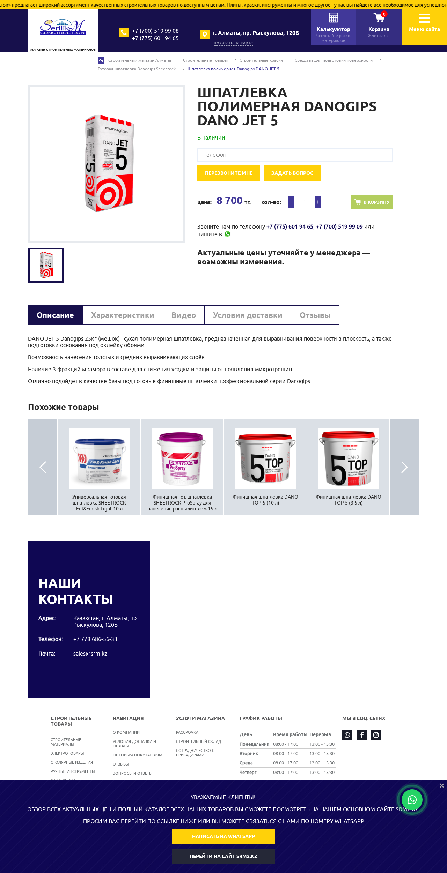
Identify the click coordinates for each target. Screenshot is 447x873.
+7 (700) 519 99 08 (155, 31)
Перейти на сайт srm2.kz (223, 856)
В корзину (376, 202)
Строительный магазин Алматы (139, 60)
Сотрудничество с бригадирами (195, 752)
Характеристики (122, 315)
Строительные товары (205, 60)
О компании (126, 732)
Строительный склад (198, 741)
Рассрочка (187, 732)
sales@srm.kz (90, 653)
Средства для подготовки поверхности (334, 60)
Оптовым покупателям (137, 755)
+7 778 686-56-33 (95, 639)
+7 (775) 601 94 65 (155, 38)
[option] (106, 164)
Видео (183, 315)
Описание (55, 315)
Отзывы (315, 315)
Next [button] (404, 467)
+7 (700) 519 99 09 (339, 226)
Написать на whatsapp (223, 836)
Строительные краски (261, 60)
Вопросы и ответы (132, 773)
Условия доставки (248, 315)
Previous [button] (42, 467)
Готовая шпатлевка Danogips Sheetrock (137, 69)
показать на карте (233, 42)
